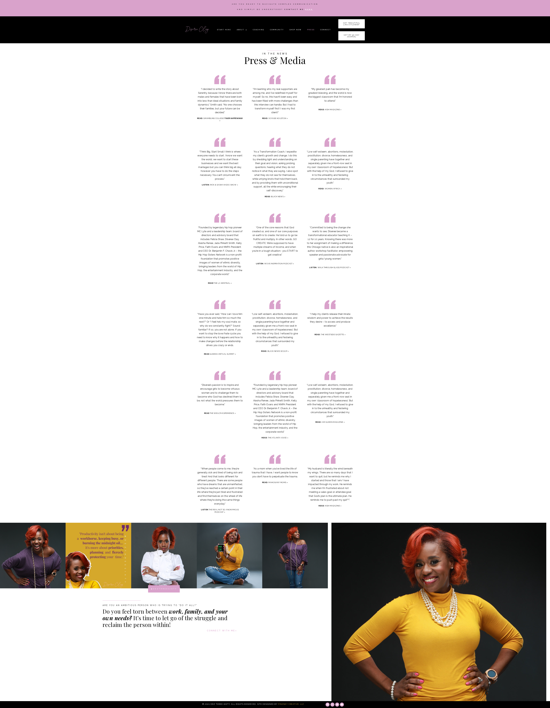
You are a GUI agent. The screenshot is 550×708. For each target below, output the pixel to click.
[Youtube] (342, 705)
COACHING (258, 30)
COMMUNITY (277, 30)
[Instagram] (332, 705)
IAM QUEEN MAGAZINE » (330, 422)
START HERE (224, 30)
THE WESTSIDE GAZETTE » (330, 334)
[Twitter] (337, 705)
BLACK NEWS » (275, 196)
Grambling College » (220, 119)
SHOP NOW (295, 30)
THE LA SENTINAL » (220, 283)
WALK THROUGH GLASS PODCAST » (330, 267)
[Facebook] (328, 705)
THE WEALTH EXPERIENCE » (220, 413)
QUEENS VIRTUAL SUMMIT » (220, 354)
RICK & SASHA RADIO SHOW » (220, 185)
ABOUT (240, 30)
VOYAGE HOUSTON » (275, 118)
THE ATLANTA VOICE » (275, 438)
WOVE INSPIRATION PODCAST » (275, 264)
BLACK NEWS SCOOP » (275, 351)
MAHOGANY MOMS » (275, 482)
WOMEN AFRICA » (330, 189)
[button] (351, 23)
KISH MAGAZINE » (330, 109)
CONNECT (325, 30)
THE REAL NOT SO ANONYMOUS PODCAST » (220, 511)
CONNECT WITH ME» (222, 630)
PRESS (311, 30)
